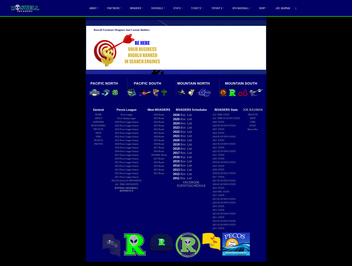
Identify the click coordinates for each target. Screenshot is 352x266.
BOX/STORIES (98, 125)
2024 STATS (218, 133)
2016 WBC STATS (220, 191)
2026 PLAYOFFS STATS (224, 125)
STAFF (252, 125)
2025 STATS (218, 129)
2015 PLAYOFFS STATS (224, 199)
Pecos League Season (126, 122)
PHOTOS (98, 144)
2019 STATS (218, 166)
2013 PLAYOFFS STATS (224, 213)
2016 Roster (159, 151)
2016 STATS (218, 188)
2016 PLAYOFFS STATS (224, 184)
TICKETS (196, 8)
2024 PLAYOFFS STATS (224, 136)
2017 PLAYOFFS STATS (224, 180)
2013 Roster (159, 166)
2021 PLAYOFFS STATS (224, 151)
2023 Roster (159, 125)
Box (179, 114)
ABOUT (93, 8)
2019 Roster (159, 140)
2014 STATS (218, 206)
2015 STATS (218, 195)
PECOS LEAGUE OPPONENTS (127, 180)
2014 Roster (159, 162)
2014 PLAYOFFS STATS (224, 202)
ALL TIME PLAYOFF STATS (226, 118)
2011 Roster (159, 173)
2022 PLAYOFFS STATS (224, 144)
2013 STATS (218, 210)
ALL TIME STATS (221, 114)
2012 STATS (218, 217)
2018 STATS (218, 169)
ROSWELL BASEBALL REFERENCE (126, 189)
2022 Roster (159, 129)
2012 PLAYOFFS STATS (224, 221)
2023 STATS (218, 140)
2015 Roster (159, 158)
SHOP (262, 8)
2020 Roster (159, 136)
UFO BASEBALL (240, 8)
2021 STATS (218, 155)
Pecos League (127, 114)
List (189, 114)
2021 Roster (159, 133)
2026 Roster (159, 114)
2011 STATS (218, 228)
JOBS (98, 136)
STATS (177, 8)
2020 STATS (218, 158)
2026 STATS (218, 122)
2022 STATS (218, 147)
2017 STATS (218, 177)
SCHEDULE (157, 8)
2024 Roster (159, 122)
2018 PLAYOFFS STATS (224, 173)
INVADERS (135, 8)
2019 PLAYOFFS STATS (224, 162)
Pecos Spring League (126, 118)
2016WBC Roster (159, 155)
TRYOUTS (216, 8)
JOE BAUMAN (282, 8)
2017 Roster (159, 147)
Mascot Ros (252, 129)
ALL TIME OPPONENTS (126, 184)
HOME (98, 114)
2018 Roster (159, 144)
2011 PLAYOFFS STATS (224, 224)
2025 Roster (159, 118)
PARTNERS (113, 8)
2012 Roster (159, 169)
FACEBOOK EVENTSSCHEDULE (191, 184)
